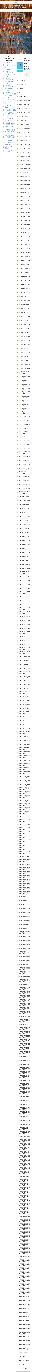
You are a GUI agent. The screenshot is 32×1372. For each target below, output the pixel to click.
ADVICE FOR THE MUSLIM (9, 119)
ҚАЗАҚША (14, 44)
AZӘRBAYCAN (6, 48)
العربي (19, 49)
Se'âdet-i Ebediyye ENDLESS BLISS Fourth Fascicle (10, 86)
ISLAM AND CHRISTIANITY (10, 123)
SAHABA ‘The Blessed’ (9, 151)
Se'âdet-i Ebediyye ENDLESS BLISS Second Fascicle (10, 72)
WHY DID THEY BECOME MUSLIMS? (10, 142)
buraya (29, 70)
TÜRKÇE (6, 43)
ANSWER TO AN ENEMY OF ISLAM (10, 114)
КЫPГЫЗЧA (24, 44)
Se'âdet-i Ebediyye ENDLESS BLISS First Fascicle (10, 65)
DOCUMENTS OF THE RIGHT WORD (10, 137)
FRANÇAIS (23, 43)
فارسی (13, 49)
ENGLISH (14, 43)
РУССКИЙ (5, 44)
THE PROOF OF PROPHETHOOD (10, 110)
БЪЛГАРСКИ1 (10, 46)
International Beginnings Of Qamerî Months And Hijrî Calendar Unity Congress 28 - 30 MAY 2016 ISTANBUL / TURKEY (16, 29)
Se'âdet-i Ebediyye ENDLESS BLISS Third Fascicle (10, 79)
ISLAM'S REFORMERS (9, 98)
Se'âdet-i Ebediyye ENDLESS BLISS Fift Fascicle (10, 93)
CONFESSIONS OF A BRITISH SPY (10, 131)
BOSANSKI (25, 48)
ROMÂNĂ (16, 48)
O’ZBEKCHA (21, 46)
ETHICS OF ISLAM (8, 147)
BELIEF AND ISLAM (9, 106)
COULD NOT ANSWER (9, 127)
